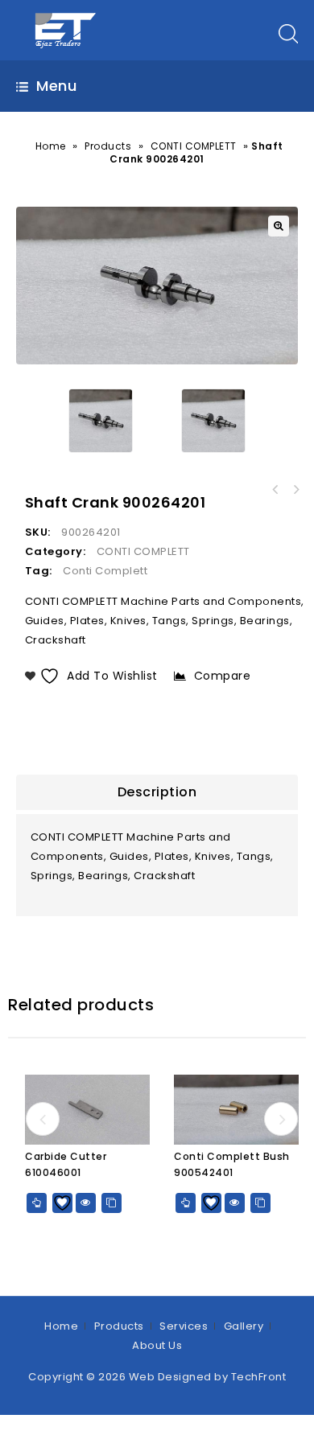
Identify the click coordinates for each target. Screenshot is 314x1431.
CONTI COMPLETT (194, 146)
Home (50, 146)
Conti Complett (105, 570)
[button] (278, 226)
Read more (37, 1203)
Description (157, 792)
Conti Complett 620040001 (296, 490)
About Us (157, 1345)
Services (183, 1326)
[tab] (157, 792)
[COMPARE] (111, 1203)
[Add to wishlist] (62, 1203)
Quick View (86, 1203)
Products (108, 146)
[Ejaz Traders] (66, 29)
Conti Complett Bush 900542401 (275, 490)
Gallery (244, 1326)
